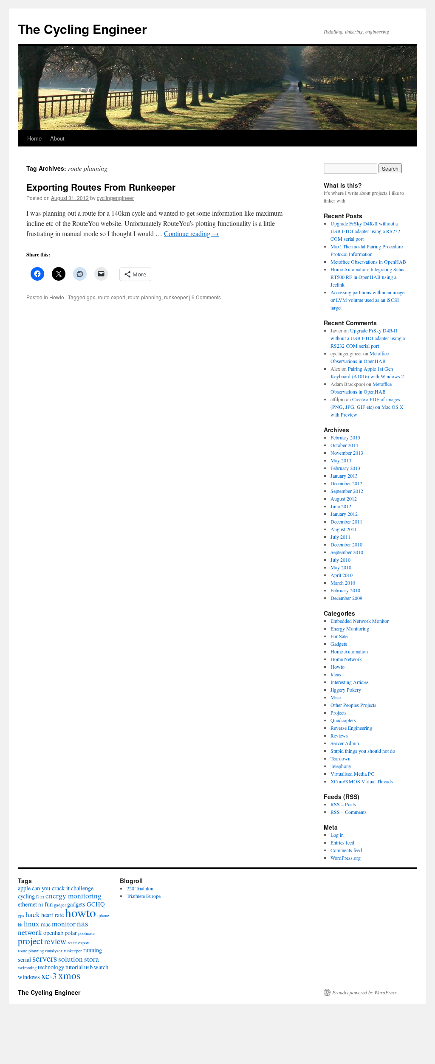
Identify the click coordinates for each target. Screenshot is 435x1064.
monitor (64, 924)
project (30, 941)
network (30, 932)
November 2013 (346, 452)
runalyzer (53, 951)
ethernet (27, 904)
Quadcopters (343, 720)
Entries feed (342, 842)
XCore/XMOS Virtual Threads (361, 781)
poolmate (86, 933)
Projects (338, 712)
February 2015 (345, 437)
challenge (82, 888)
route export (111, 297)
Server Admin (344, 743)
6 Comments (206, 297)
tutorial (74, 967)
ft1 (40, 905)
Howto (56, 297)
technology (51, 967)
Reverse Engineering (351, 727)
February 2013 (345, 467)
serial (24, 959)
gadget (60, 905)
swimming (27, 968)
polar (71, 933)
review (55, 940)
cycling (26, 896)
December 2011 (346, 521)
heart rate (52, 915)
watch (101, 967)
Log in (337, 834)
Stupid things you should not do (362, 750)
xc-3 (49, 976)
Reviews (339, 735)
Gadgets (338, 643)
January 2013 (344, 475)
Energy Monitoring (349, 628)
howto (80, 912)
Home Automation (349, 651)
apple (24, 888)
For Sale (338, 636)
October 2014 (344, 445)
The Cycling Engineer (82, 29)
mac (46, 924)
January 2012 (344, 513)
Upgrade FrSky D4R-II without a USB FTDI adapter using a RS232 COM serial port (365, 231)
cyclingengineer (115, 197)
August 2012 (343, 498)
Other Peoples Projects (353, 704)
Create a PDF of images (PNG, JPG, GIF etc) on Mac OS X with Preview (367, 407)
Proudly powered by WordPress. (365, 992)
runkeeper (176, 297)
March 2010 (342, 582)
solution (70, 959)
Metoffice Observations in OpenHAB (368, 261)
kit (20, 925)
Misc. (336, 697)
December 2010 (346, 544)
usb (88, 967)
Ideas (335, 674)
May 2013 (340, 460)
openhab (53, 933)
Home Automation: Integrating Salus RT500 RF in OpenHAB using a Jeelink (367, 277)
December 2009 (346, 597)
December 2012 (346, 483)
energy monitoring (73, 896)
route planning (144, 297)
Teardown (340, 758)
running (92, 950)
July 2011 (340, 536)
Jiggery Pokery (345, 689)
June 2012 (340, 506)
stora (91, 959)
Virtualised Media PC (352, 773)
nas (82, 923)
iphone (103, 915)
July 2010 (340, 559)
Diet (40, 897)
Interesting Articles (349, 681)
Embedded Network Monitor (359, 620)
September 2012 (346, 490)
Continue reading (191, 233)
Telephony (340, 766)
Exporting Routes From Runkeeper (100, 186)
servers (44, 958)
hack (32, 914)
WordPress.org (345, 857)
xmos (69, 975)
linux (32, 924)
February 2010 (345, 590)
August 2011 (343, 529)
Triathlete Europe (144, 895)
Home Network (346, 659)
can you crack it (51, 888)
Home (34, 138)
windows (29, 977)
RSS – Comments (348, 811)
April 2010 (341, 574)
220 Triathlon (140, 888)
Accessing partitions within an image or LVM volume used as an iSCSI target (367, 300)
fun (49, 904)
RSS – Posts (343, 804)
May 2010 (340, 567)
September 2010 (346, 552)
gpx (91, 297)
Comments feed (346, 850)
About (57, 138)
